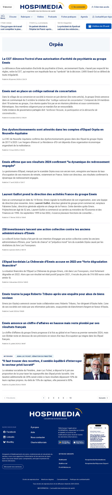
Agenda (84, 17)
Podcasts (52, 17)
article (80, 97)
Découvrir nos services (13, 467)
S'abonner (7, 7)
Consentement (62, 479)
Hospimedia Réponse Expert (96, 463)
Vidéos (40, 17)
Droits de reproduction (31, 479)
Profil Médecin (65, 467)
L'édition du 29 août (100, 26)
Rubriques (25, 17)
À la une (12, 17)
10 (70, 398)
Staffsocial (63, 463)
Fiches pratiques (68, 17)
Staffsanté (63, 460)
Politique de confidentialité (79, 479)
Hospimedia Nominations (95, 460)
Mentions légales (47, 479)
